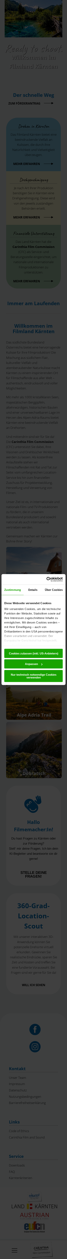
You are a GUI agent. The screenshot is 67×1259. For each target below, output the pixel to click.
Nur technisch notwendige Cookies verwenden (33, 676)
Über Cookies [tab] (54, 589)
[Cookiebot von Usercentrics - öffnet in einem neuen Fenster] (47, 579)
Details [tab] (32, 589)
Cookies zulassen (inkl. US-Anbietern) (33, 653)
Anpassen (31, 664)
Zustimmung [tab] (12, 589)
